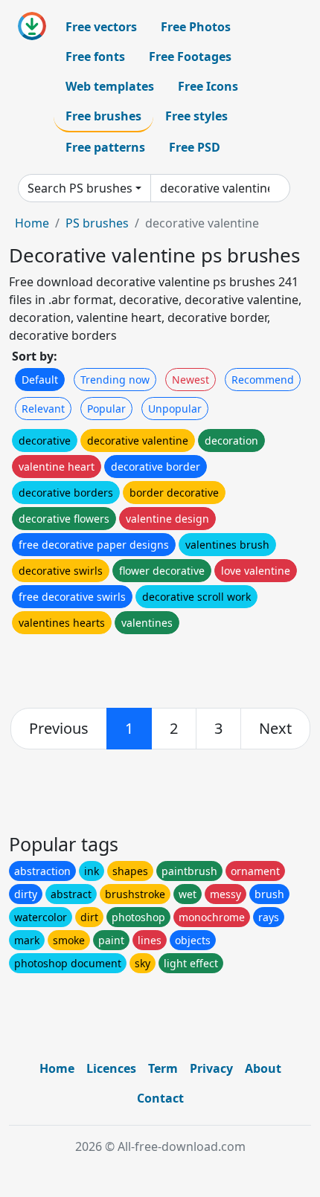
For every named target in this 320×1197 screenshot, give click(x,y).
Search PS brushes (80, 188)
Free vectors (101, 27)
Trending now (115, 379)
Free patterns (105, 147)
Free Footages (190, 56)
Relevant (43, 408)
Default (40, 379)
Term (163, 1068)
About (263, 1068)
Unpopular (175, 408)
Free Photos (196, 27)
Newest (190, 379)
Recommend (262, 379)
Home (32, 223)
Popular (106, 408)
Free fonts (95, 56)
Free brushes (103, 116)
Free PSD (194, 147)
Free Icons (208, 86)
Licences (111, 1068)
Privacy (211, 1068)
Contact (160, 1098)
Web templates (109, 86)
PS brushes (97, 223)
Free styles (196, 116)
